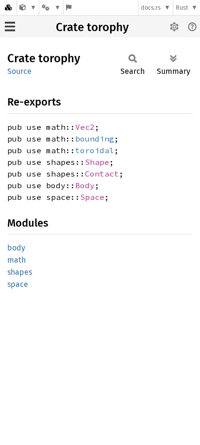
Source (19, 71)
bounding (94, 138)
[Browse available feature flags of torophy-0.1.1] (69, 7)
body (16, 247)
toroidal (94, 150)
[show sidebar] (10, 26)
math (16, 260)
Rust (182, 7)
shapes (19, 272)
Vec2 (85, 127)
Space (92, 197)
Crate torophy (92, 27)
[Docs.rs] (8, 7)
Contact (102, 173)
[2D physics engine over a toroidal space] (28, 7)
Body (85, 185)
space (17, 284)
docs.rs (151, 7)
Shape (97, 162)
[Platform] (51, 7)
